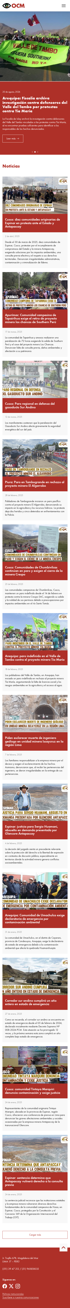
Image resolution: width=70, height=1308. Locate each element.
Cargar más (35, 1234)
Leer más (11, 141)
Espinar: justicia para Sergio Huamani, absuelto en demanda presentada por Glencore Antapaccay (31, 830)
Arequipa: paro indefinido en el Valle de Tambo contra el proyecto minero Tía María (34, 658)
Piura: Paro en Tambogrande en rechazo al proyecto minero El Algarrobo (34, 484)
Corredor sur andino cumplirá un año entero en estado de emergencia (30, 1002)
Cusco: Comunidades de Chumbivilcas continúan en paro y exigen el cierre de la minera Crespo (34, 570)
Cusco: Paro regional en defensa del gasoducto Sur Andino (30, 405)
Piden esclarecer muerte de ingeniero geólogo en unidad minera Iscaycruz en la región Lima (34, 741)
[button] (32, 152)
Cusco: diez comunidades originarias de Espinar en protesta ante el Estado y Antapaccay (32, 223)
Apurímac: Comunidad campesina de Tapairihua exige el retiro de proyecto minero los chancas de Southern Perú (31, 318)
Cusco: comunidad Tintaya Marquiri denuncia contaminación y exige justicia (32, 1091)
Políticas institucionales (13, 1294)
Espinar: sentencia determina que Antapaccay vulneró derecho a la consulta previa (34, 1181)
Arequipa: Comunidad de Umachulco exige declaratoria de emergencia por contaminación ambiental (35, 918)
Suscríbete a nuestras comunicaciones (20, 1297)
